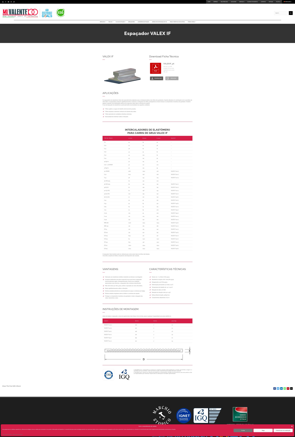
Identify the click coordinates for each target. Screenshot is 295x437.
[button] (292, 426)
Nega (263, 430)
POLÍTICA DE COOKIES (7, 434)
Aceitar (243, 430)
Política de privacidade (18, 434)
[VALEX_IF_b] (122, 62)
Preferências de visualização (283, 430)
